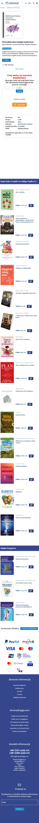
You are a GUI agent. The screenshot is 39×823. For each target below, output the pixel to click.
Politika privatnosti (19, 697)
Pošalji (19, 91)
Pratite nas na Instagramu (19, 719)
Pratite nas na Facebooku (19, 716)
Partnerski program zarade (19, 725)
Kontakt (19, 691)
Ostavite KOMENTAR (29, 628)
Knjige (2, 7)
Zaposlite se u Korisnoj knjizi (19, 728)
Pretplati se (19, 809)
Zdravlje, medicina (13, 7)
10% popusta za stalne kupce (19, 722)
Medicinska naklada (25, 124)
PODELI (6, 60)
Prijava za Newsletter (19, 731)
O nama (19, 694)
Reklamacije (19, 688)
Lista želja (21, 105)
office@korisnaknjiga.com (19, 756)
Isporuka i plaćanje (19, 685)
